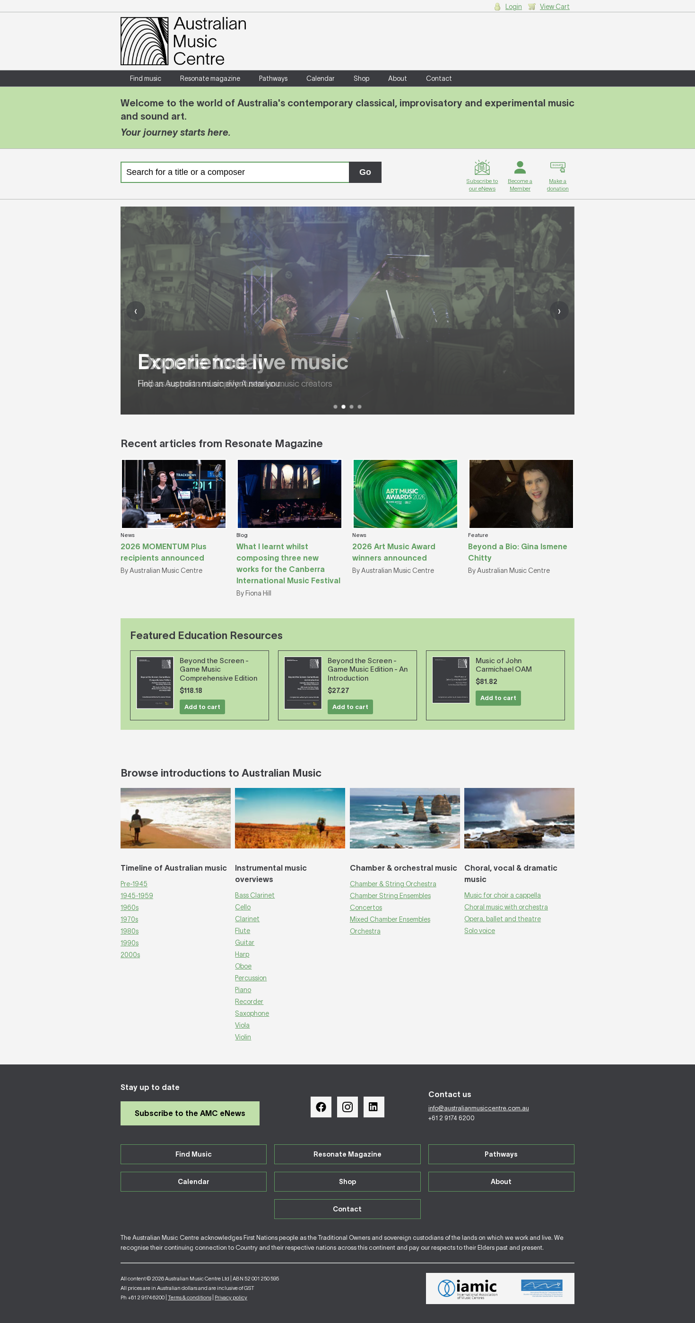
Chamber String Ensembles (390, 895)
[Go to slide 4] (359, 407)
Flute (242, 930)
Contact (439, 78)
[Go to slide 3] (351, 407)
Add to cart (202, 706)
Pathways (273, 78)
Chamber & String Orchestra (393, 884)
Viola (242, 1025)
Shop (361, 78)
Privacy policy (231, 1297)
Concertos (366, 907)
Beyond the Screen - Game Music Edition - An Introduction (368, 670)
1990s (130, 943)
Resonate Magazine (347, 1154)
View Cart (555, 6)
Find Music (193, 1154)
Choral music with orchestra (506, 907)
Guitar (244, 942)
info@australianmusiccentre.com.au (478, 1108)
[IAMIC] (467, 1288)
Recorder (249, 1001)
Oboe (243, 966)
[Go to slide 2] (343, 407)
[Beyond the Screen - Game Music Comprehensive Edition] (155, 683)
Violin (243, 1037)
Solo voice (479, 930)
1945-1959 (137, 895)
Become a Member (520, 184)
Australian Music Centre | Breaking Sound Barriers (183, 41)
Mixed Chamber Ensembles (390, 919)
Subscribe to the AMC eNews (190, 1113)
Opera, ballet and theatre (502, 919)
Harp (242, 954)
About (397, 78)
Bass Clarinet (255, 895)
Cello (243, 907)
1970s (129, 919)
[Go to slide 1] (335, 407)
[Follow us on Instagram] (347, 1107)
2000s (130, 955)
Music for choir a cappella (502, 895)
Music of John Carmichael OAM (504, 665)
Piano (243, 990)
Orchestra (365, 931)
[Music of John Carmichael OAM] (451, 680)
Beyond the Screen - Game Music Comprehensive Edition (218, 670)
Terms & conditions (189, 1297)
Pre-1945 (134, 884)
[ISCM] (542, 1288)
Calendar (320, 78)
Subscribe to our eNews (482, 184)
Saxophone (252, 1013)
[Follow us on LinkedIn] (374, 1107)
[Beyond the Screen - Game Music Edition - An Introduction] (303, 683)
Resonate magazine (210, 78)
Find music (145, 78)
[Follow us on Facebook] (321, 1107)
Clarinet (247, 919)
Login (513, 6)
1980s (130, 931)
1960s (130, 907)
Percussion (251, 978)
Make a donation (558, 184)
